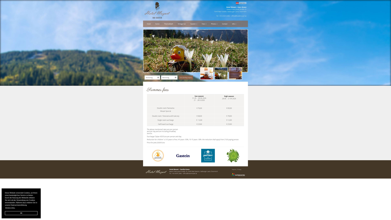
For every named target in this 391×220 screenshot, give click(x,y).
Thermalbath (168, 24)
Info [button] (233, 24)
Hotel (149, 24)
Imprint (234, 169)
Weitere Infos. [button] (10, 208)
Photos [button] (213, 24)
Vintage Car (182, 24)
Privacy (239, 169)
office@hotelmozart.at (238, 16)
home (157, 24)
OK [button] (21, 213)
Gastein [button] (193, 24)
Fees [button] (203, 24)
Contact (224, 24)
